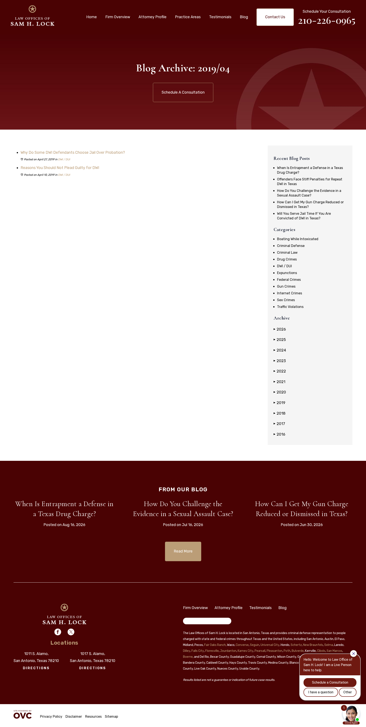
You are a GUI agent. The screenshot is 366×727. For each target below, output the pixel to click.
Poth (287, 651)
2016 (279, 434)
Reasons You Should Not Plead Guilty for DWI (60, 167)
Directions (36, 668)
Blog (244, 17)
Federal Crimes (289, 280)
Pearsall (260, 651)
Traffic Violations (290, 307)
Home (91, 17)
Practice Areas (188, 17)
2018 (280, 413)
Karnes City (245, 651)
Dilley (186, 651)
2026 (280, 329)
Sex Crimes (286, 300)
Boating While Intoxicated (297, 239)
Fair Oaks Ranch (215, 645)
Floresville (212, 651)
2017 (279, 423)
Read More (183, 551)
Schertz (296, 645)
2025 (280, 339)
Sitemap (111, 717)
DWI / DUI (64, 159)
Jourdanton (228, 651)
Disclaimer (73, 717)
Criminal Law (287, 253)
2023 (280, 361)
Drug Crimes (287, 259)
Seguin (254, 645)
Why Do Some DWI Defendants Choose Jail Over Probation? (73, 152)
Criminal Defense (291, 246)
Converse (242, 645)
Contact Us (275, 17)
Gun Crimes (286, 286)
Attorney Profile (152, 17)
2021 (279, 381)
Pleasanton (274, 651)
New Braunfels (313, 645)
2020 (280, 392)
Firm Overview (117, 17)
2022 (280, 371)
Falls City (197, 651)
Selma (328, 645)
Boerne (188, 657)
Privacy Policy (51, 717)
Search (191, 621)
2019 (279, 402)
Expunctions (287, 273)
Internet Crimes (289, 293)
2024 (280, 350)
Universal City (270, 645)
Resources (93, 717)
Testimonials (220, 17)
